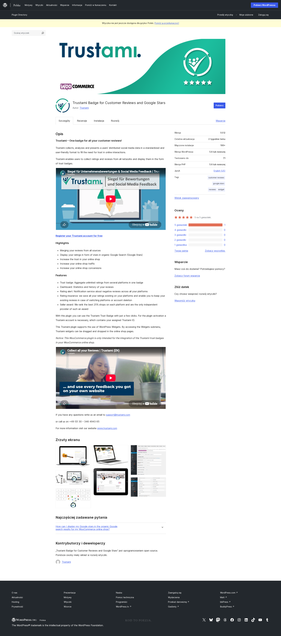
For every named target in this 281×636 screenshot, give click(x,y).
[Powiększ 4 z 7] (124, 448)
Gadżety (173, 606)
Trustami (84, 107)
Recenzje (82, 120)
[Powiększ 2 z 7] (86, 474)
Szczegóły (64, 120)
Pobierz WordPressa (264, 5)
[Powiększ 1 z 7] (86, 448)
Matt (223, 597)
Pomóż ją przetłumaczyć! (167, 23)
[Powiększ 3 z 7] (86, 492)
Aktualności (17, 597)
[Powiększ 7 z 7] (162, 481)
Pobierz (219, 105)
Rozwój (115, 120)
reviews (212, 189)
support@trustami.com (118, 414)
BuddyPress (227, 606)
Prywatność (17, 606)
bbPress (225, 602)
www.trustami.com (107, 428)
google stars (218, 183)
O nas (14, 592)
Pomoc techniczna (125, 597)
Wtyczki (68, 602)
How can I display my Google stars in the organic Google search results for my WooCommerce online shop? (86, 528)
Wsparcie (220, 120)
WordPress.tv (123, 606)
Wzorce (67, 606)
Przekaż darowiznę (178, 602)
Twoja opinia (181, 250)
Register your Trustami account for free (79, 235)
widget (221, 189)
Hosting (15, 602)
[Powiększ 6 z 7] (162, 448)
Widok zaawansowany (186, 197)
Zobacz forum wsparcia (187, 275)
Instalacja (99, 120)
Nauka (119, 592)
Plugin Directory (19, 14)
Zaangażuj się (174, 592)
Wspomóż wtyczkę (184, 300)
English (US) (219, 170)
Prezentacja (70, 592)
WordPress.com (229, 592)
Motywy (68, 597)
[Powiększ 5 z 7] (124, 471)
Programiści (121, 602)
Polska (43, 620)
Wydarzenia (174, 597)
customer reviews (216, 177)
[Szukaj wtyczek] (43, 33)
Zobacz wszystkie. (215, 250)
